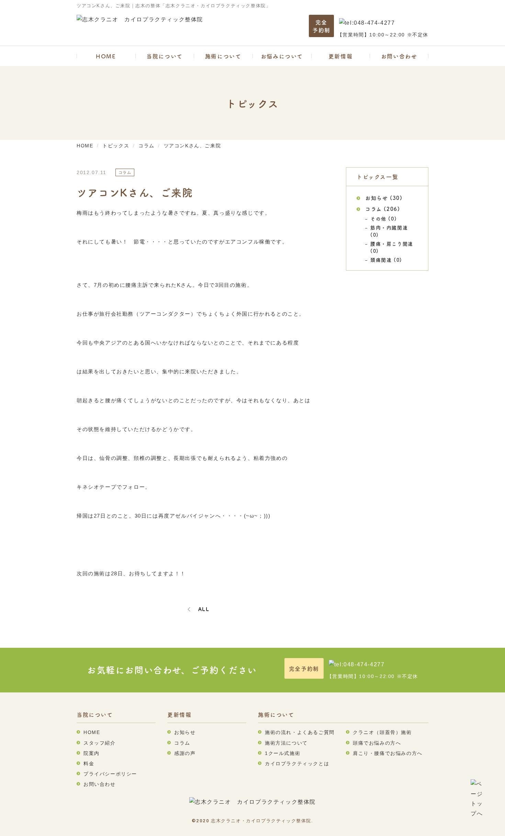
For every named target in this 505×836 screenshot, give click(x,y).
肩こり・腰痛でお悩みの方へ (388, 753)
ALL (204, 609)
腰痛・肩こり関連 (391, 243)
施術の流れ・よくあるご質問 (300, 732)
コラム (373, 208)
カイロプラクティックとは (297, 763)
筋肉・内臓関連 (389, 227)
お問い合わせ (399, 56)
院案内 (91, 753)
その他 (378, 218)
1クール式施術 (282, 753)
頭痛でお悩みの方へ (377, 743)
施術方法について (286, 743)
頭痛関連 (381, 259)
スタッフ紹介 (99, 743)
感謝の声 (184, 753)
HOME (106, 56)
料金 (88, 763)
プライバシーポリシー (110, 774)
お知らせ (376, 197)
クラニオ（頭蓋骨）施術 (382, 732)
